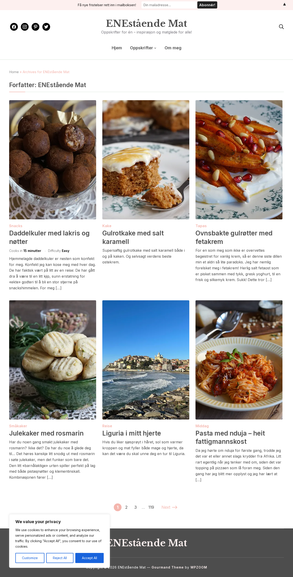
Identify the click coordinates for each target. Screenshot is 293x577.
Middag (202, 426)
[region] (59, 541)
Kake (106, 226)
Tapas (201, 226)
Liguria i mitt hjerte (131, 433)
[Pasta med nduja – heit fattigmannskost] (238, 303)
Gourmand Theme (168, 567)
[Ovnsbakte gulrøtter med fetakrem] (238, 103)
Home (14, 72)
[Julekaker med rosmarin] (52, 303)
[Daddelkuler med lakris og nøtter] (52, 103)
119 (151, 507)
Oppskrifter (141, 47)
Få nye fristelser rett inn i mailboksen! (107, 5)
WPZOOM (198, 567)
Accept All (89, 558)
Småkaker (18, 426)
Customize (30, 558)
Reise (107, 426)
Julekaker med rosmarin (46, 433)
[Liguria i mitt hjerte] (145, 303)
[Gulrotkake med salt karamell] (145, 103)
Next (165, 507)
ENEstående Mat (146, 23)
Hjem (117, 47)
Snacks (15, 226)
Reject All (60, 558)
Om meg (173, 47)
